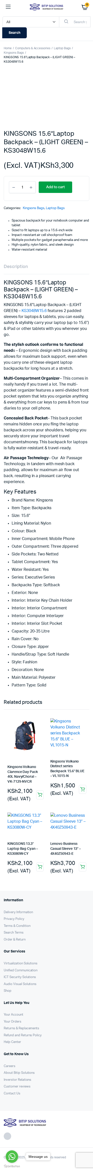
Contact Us (12, 1093)
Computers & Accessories (32, 48)
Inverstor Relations (17, 1079)
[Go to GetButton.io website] (12, 1166)
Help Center (12, 1042)
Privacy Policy (14, 919)
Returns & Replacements (21, 1028)
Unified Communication (20, 970)
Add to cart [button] (40, 794)
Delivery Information (18, 912)
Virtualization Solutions (20, 963)
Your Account (13, 1014)
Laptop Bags (62, 48)
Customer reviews (17, 1086)
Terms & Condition (17, 926)
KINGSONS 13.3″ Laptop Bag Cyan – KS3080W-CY (22, 848)
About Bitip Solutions (19, 1073)
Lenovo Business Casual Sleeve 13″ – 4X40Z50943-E (65, 848)
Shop (7, 990)
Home (8, 48)
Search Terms (14, 932)
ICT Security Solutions (20, 977)
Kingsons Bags (14, 52)
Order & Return (15, 939)
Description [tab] (16, 267)
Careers (9, 1066)
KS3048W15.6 (34, 311)
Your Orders (12, 1021)
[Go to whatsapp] (12, 1156)
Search (14, 33)
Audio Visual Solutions (20, 984)
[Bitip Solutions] (46, 6)
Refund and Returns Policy (23, 1035)
